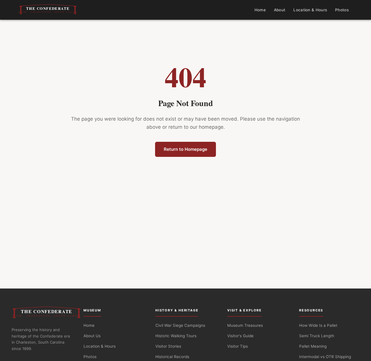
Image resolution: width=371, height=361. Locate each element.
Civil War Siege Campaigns (180, 325)
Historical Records (172, 356)
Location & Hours (310, 10)
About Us (92, 335)
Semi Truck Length (316, 335)
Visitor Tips (237, 346)
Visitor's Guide (240, 335)
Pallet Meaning (313, 346)
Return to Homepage (185, 149)
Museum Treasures (245, 325)
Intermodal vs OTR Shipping (325, 356)
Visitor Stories (168, 346)
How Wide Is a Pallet (318, 325)
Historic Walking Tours (176, 335)
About (279, 10)
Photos (342, 10)
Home (260, 10)
